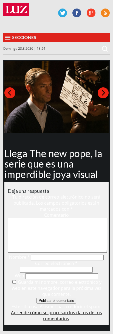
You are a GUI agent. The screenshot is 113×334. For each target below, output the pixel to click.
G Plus (91, 13)
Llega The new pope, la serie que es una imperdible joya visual (53, 163)
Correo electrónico (56, 263)
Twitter (62, 13)
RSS (105, 13)
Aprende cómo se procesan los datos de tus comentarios (56, 316)
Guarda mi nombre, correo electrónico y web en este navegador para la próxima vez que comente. (57, 288)
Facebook (76, 13)
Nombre (19, 257)
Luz (16, 9)
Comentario (56, 215)
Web (19, 276)
